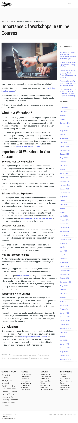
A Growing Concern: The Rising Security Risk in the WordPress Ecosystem (68, 83)
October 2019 (64, 324)
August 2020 (64, 286)
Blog (75, 415)
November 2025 (65, 127)
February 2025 (64, 138)
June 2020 (63, 293)
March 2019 (64, 340)
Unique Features (26, 374)
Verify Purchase (46, 376)
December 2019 (65, 317)
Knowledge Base (46, 381)
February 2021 (64, 262)
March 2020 (64, 305)
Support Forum (45, 385)
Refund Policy (64, 389)
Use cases (63, 374)
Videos (43, 383)
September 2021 (65, 239)
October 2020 (64, 278)
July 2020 (63, 290)
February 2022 (64, 220)
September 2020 (65, 282)
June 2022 (63, 204)
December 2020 (65, 270)
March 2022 (64, 216)
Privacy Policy (45, 387)
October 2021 (64, 235)
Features (63, 376)
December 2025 (65, 123)
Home (50, 415)
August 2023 (64, 158)
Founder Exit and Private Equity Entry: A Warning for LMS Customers (68, 65)
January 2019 (64, 344)
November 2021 (65, 231)
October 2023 (64, 154)
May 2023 (63, 169)
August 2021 (64, 243)
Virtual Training (26, 383)
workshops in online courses (40, 358)
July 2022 (63, 200)
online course (11, 21)
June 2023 (63, 166)
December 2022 (65, 181)
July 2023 (63, 162)
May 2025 (63, 134)
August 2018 (64, 352)
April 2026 (63, 119)
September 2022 (65, 193)
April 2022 (63, 212)
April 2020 (63, 301)
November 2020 (65, 274)
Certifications (25, 376)
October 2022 (64, 189)
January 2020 (64, 313)
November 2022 (65, 185)
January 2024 (64, 146)
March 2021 (64, 259)
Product (63, 415)
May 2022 (63, 208)
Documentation (65, 385)
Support (62, 383)
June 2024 (63, 142)
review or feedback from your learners (16, 358)
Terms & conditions (47, 389)
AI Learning (24, 387)
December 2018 (65, 348)
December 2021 (65, 228)
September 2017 (65, 359)
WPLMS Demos (45, 374)
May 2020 (63, 297)
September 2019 (65, 328)
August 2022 (64, 197)
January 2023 (64, 177)
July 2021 (63, 247)
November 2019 (65, 321)
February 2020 (64, 309)
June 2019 (63, 332)
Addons (69, 415)
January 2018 (64, 355)
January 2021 (64, 266)
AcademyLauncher (66, 381)
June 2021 (63, 251)
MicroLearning (25, 381)
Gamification (25, 379)
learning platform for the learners (25, 355)
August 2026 (64, 107)
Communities (25, 389)
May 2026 (63, 115)
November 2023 (65, 150)
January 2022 (64, 224)
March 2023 (64, 173)
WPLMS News (45, 379)
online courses (44, 355)
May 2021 (63, 255)
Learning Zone (25, 385)
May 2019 (63, 336)
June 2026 (63, 111)
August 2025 (64, 131)
